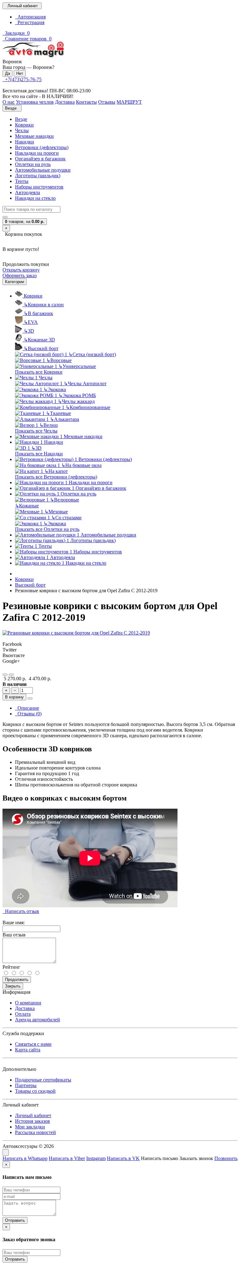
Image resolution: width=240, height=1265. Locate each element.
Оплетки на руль (33, 164)
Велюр (48, 425)
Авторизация (30, 16)
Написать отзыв (20, 911)
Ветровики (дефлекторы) (41, 147)
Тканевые (58, 413)
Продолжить (16, 979)
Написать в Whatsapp (25, 1158)
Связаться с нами (33, 1044)
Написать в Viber (67, 1158)
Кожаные (27, 505)
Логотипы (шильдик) (37, 175)
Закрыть (13, 986)
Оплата (23, 1014)
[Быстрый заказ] (30, 698)
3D (29, 331)
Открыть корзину (21, 269)
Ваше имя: (13, 922)
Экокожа (54, 389)
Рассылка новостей (35, 1132)
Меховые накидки (34, 136)
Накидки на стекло (35, 198)
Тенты (21, 181)
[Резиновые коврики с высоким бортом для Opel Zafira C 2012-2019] (76, 632)
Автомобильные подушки (43, 170)
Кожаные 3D (39, 339)
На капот (56, 471)
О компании (28, 1002)
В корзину (14, 697)
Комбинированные (88, 407)
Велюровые (64, 499)
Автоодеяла (27, 192)
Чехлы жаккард (76, 401)
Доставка (25, 1008)
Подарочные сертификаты (43, 1079)
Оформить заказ (19, 275)
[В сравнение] (11, 675)
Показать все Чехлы (36, 430)
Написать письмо (159, 1158)
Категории (14, 281)
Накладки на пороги (37, 153)
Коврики (24, 124)
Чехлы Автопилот (85, 383)
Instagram (96, 1158)
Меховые (56, 511)
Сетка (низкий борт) (92, 354)
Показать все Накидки (39, 453)
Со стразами (66, 517)
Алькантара (64, 419)
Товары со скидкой (35, 1091)
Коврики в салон (44, 304)
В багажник (38, 313)
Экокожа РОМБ (77, 395)
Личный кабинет (33, 1115)
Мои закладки (30, 1126)
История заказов (32, 1121)
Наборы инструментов (39, 186)
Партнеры (26, 1085)
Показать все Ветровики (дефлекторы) (56, 477)
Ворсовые (59, 360)
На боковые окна (81, 465)
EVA (31, 322)
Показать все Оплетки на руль (47, 529)
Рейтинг (11, 967)
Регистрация (29, 22)
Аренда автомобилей (37, 1019)
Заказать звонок (196, 1158)
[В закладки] (5, 675)
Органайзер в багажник (40, 158)
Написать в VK (123, 1158)
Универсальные (77, 366)
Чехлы (22, 130)
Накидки (24, 141)
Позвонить (226, 1158)
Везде (21, 119)
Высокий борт (41, 348)
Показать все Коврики (38, 372)
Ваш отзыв (14, 934)
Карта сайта (27, 1049)
